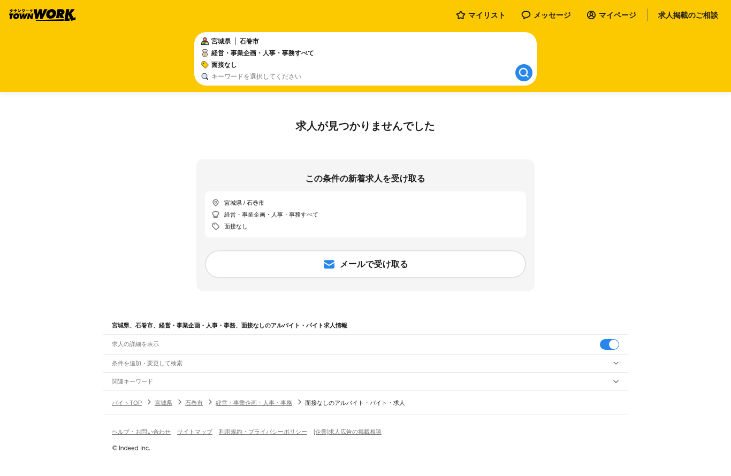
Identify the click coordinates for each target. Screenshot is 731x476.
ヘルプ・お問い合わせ (141, 431)
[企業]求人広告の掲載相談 (348, 431)
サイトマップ (194, 431)
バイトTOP (127, 403)
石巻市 (194, 403)
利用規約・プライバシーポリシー (263, 431)
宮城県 (163, 403)
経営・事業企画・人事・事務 (254, 403)
